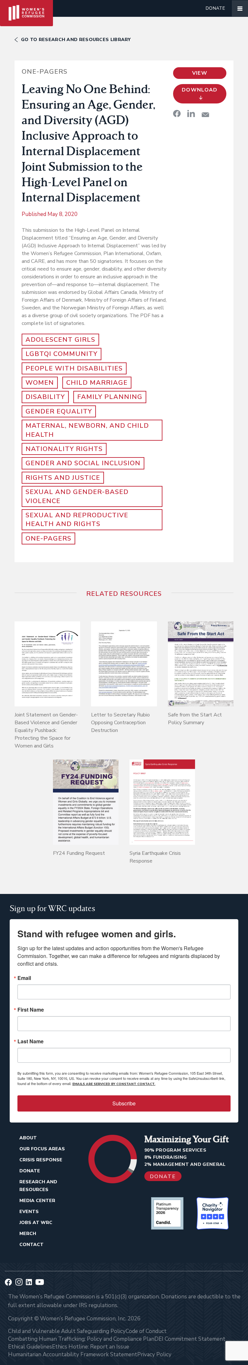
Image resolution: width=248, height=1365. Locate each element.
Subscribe (124, 1103)
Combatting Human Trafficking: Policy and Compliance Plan (81, 1339)
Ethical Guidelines (30, 1346)
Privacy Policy (154, 1354)
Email (24, 978)
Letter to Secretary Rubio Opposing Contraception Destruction (120, 722)
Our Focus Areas (42, 1149)
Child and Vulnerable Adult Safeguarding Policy (67, 1331)
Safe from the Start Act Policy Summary (195, 718)
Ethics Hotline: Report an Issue (90, 1346)
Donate (215, 8)
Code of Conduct (146, 1331)
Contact (31, 1244)
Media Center (37, 1201)
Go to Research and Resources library (76, 40)
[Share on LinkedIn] (191, 113)
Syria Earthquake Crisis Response (155, 857)
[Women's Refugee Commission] (26, 8)
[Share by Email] (205, 114)
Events (29, 1212)
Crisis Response (40, 1160)
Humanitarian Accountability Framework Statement (72, 1354)
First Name (30, 1009)
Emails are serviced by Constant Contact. (113, 1084)
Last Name (30, 1041)
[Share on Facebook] (177, 113)
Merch (27, 1234)
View (199, 73)
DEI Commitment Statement (189, 1339)
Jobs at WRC (35, 1223)
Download (200, 89)
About (28, 1138)
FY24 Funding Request (79, 853)
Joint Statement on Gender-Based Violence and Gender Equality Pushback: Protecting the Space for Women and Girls (46, 730)
